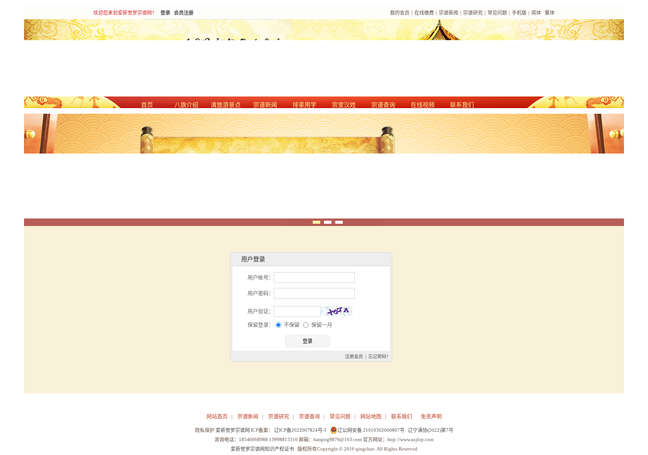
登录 (165, 12)
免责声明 (431, 416)
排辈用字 (304, 105)
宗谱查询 (383, 105)
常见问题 (497, 12)
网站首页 (217, 416)
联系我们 (462, 105)
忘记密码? (378, 356)
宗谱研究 (473, 12)
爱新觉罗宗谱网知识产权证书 (262, 449)
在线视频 (423, 105)
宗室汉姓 (344, 105)
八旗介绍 (186, 105)
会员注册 (184, 12)
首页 (147, 105)
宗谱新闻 (448, 12)
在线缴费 (424, 12)
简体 (536, 12)
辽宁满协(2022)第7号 (430, 430)
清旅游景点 (226, 105)
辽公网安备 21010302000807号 (371, 430)
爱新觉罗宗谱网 (233, 430)
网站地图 (370, 416)
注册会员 (354, 356)
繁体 (550, 12)
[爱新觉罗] (230, 58)
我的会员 (400, 12)
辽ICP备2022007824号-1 (300, 430)
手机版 (519, 12)
